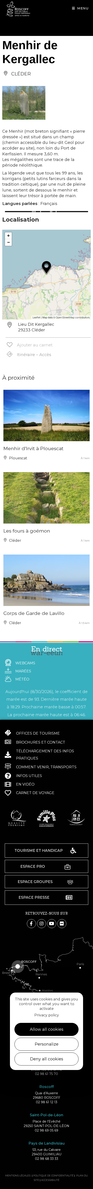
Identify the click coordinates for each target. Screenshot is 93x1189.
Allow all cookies (46, 1029)
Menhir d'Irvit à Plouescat (33, 448)
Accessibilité (50, 1180)
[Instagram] (41, 923)
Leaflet (36, 317)
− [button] (8, 242)
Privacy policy (46, 1015)
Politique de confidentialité (53, 1175)
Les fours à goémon (26, 531)
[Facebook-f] (31, 923)
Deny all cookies (46, 1059)
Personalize (46, 1044)
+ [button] (8, 236)
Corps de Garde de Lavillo (33, 613)
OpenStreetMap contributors (73, 317)
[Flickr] (61, 923)
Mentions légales (17, 1175)
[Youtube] (51, 923)
